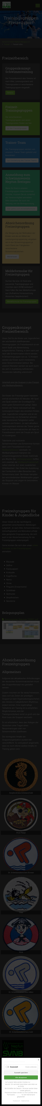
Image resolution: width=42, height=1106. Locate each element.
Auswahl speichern (21, 1072)
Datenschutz (25, 1101)
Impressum (16, 1101)
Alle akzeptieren (21, 1077)
